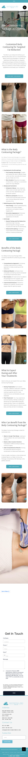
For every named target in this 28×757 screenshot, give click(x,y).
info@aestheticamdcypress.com (11, 729)
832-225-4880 (5, 725)
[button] (25, 7)
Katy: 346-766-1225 (7, 727)
